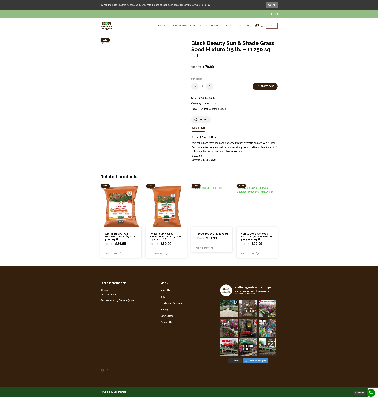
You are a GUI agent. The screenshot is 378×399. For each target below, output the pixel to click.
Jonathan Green (217, 109)
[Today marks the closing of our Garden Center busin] (248, 308)
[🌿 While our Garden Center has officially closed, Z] (229, 308)
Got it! (271, 5)
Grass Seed (210, 103)
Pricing (164, 309)
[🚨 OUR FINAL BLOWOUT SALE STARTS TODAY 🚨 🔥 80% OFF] (267, 328)
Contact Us (243, 25)
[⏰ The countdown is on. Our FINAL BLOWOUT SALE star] (229, 347)
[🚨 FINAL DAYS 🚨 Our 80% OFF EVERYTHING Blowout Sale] (248, 328)
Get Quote (212, 25)
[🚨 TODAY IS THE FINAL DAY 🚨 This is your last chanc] (229, 328)
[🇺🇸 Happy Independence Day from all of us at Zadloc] (267, 308)
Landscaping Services (186, 25)
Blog (229, 25)
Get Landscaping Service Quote (117, 300)
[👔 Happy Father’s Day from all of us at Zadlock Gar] (267, 347)
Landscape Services (171, 303)
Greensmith (120, 392)
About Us (163, 25)
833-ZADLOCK (108, 294)
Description (198, 128)
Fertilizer (203, 109)
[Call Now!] (371, 393)
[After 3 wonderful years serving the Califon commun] (248, 347)
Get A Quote (166, 316)
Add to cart (267, 86)
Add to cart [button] (111, 254)
